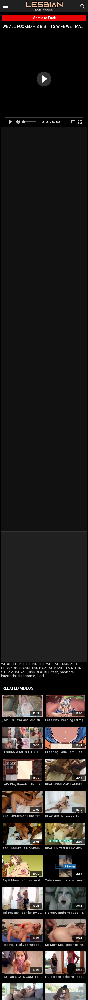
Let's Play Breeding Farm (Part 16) (65, 720)
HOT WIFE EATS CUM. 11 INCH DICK (22, 976)
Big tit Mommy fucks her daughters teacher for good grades (22, 880)
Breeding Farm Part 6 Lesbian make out (65, 752)
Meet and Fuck (44, 18)
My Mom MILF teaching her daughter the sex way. (65, 944)
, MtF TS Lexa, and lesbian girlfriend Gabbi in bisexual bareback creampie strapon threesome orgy (22, 720)
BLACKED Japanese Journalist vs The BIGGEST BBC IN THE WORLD (65, 816)
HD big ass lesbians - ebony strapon (65, 976)
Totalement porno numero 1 (65, 880)
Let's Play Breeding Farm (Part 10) (22, 784)
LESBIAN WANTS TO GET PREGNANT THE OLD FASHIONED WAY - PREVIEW (22, 752)
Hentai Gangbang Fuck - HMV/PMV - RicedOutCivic (65, 912)
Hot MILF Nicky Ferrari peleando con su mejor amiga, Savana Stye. (22, 944)
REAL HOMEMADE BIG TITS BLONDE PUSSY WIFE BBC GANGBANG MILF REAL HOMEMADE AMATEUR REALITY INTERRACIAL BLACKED (22, 816)
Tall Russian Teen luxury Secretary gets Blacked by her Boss (22, 912)
